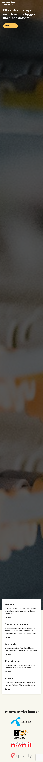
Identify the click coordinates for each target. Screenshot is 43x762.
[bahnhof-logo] (21, 734)
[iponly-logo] (21, 755)
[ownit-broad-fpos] (21, 744)
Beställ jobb (10, 26)
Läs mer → (9, 618)
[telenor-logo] (21, 721)
